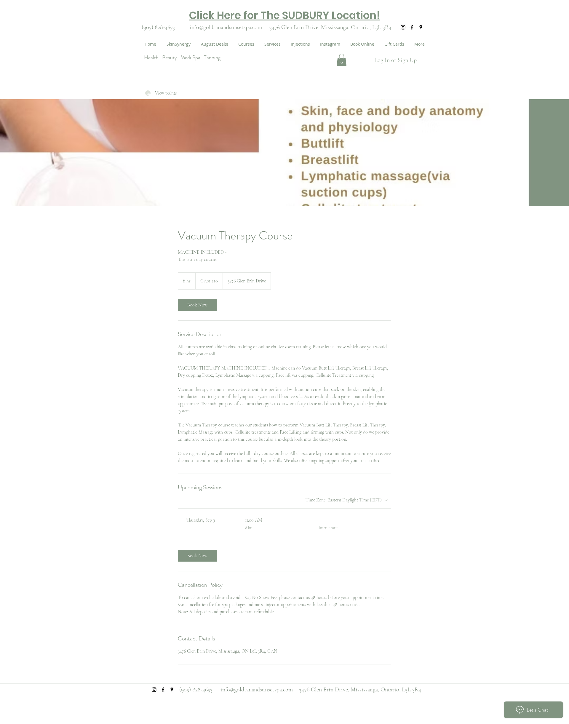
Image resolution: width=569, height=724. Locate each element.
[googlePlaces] (421, 27)
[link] (197, 305)
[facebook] (412, 27)
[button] (341, 60)
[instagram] (403, 27)
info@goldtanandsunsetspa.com (226, 27)
